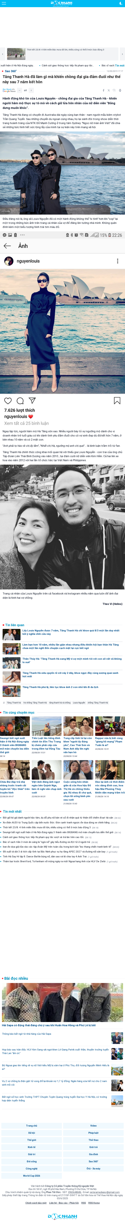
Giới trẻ (93, 1147)
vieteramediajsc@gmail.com (105, 1192)
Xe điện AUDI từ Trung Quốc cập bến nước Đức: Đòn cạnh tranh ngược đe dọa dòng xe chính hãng (60, 822)
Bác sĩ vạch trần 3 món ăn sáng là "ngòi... (75, 65)
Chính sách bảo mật (36, 1203)
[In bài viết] (120, 90)
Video (93, 1125)
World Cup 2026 (31, 1175)
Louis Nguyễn (79, 703)
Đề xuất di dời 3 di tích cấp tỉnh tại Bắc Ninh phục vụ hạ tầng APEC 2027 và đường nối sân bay (60, 851)
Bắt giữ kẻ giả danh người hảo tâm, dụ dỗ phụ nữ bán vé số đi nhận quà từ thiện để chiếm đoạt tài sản (62, 817)
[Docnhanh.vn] (62, 1217)
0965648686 (75, 1192)
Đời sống (32, 1161)
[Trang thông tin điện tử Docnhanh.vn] (61, 3)
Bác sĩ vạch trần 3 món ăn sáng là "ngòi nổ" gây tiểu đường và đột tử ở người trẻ (50, 842)
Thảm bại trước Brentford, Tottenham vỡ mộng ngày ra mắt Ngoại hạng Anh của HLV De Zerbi (60, 861)
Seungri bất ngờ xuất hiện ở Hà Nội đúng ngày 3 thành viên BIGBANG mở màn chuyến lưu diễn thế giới (62, 832)
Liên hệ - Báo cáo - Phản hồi (64, 1203)
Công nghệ (31, 1168)
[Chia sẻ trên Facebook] (103, 90)
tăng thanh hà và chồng (59, 703)
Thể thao (93, 1140)
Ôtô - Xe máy (93, 1168)
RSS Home (94, 1203)
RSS (83, 1203)
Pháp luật (93, 1133)
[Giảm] (19, 90)
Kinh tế (31, 1147)
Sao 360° (93, 1161)
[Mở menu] (4, 3)
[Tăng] (31, 90)
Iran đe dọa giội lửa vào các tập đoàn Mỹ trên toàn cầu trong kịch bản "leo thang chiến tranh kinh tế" (61, 846)
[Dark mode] (121, 3)
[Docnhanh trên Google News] (9, 90)
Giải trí (31, 1154)
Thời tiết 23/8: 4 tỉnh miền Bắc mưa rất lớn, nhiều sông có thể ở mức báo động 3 (50, 827)
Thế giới (31, 1140)
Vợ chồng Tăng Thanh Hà (35, 703)
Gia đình (93, 1154)
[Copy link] (114, 90)
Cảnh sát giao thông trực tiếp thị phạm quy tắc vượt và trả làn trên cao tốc (47, 837)
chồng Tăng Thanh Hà (98, 703)
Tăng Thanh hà (14, 703)
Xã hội (31, 1133)
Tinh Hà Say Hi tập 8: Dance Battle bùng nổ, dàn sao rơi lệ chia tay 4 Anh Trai (51, 856)
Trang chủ (31, 1125)
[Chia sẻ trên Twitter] (109, 90)
